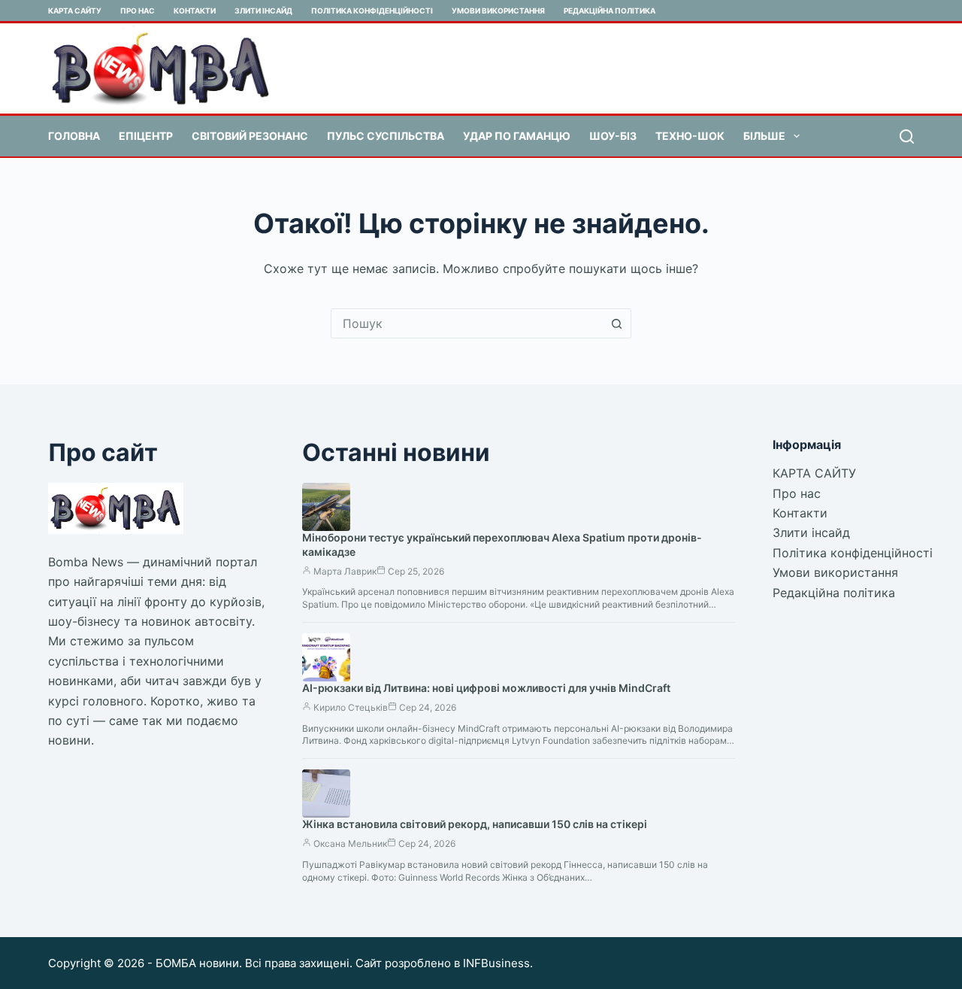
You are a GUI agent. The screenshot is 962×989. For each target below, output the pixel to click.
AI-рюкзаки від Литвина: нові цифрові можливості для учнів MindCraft (486, 687)
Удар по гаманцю (516, 135)
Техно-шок (690, 135)
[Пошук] (907, 136)
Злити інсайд (263, 10)
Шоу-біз (613, 135)
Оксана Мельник (350, 843)
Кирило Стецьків (350, 707)
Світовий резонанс (250, 135)
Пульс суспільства (385, 135)
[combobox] (466, 323)
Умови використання (498, 10)
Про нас (137, 10)
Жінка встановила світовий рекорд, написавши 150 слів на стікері (474, 824)
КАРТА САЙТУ (74, 10)
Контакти (195, 10)
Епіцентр (146, 135)
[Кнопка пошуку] (616, 323)
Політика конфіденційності (372, 10)
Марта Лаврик (345, 571)
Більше (764, 135)
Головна (74, 135)
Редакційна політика (609, 10)
